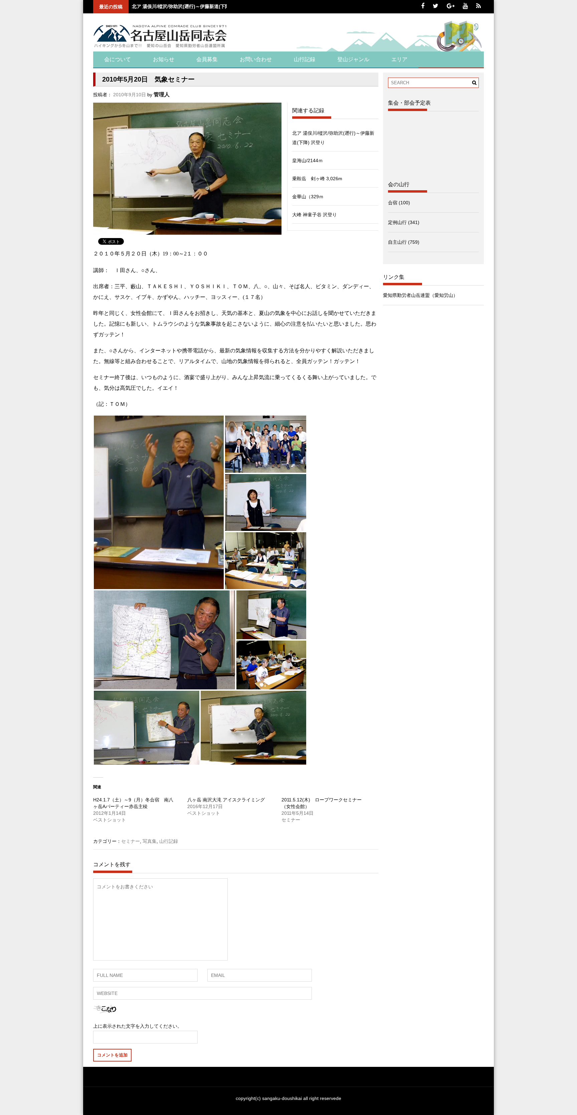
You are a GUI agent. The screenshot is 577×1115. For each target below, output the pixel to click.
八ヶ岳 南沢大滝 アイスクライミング (226, 799)
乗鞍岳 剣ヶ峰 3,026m (317, 178)
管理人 (162, 94)
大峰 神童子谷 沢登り (314, 214)
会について (117, 59)
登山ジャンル (353, 59)
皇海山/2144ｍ (307, 160)
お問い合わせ (256, 59)
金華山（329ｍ (308, 196)
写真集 (150, 841)
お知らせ (163, 59)
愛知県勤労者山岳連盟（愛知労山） (420, 295)
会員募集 (207, 59)
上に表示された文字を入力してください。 (137, 1026)
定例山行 (397, 222)
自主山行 (397, 242)
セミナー (130, 841)
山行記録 (304, 59)
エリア (399, 59)
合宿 (392, 202)
